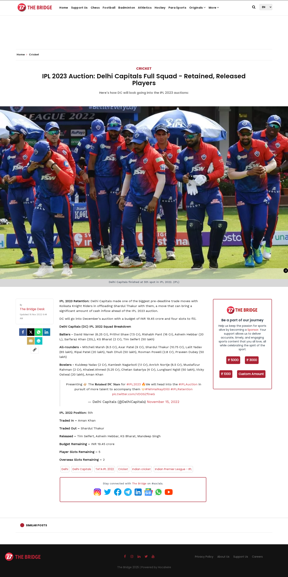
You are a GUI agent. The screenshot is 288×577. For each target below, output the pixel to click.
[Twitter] (31, 332)
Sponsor (252, 330)
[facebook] (23, 332)
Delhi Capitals (81, 469)
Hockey (160, 8)
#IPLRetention (182, 389)
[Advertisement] (144, 37)
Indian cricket (141, 469)
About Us (223, 557)
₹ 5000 (233, 360)
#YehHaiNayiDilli (157, 389)
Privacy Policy (204, 557)
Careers (257, 557)
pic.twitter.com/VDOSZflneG (133, 394)
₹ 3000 (251, 360)
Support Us (79, 8)
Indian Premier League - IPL (173, 469)
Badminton (126, 8)
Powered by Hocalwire (156, 567)
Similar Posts (36, 525)
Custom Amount (251, 374)
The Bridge (139, 483)
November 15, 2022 (163, 402)
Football (109, 8)
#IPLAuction (188, 384)
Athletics (145, 8)
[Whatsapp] (39, 332)
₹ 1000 (226, 374)
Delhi (65, 469)
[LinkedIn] (46, 332)
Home (63, 8)
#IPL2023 (134, 384)
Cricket (144, 68)
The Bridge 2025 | (129, 567)
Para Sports (177, 8)
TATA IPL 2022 (104, 469)
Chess (95, 8)
